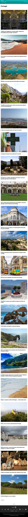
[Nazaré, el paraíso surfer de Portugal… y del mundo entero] (14, 388)
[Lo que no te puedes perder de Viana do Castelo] (14, 118)
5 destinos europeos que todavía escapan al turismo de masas (13, 302)
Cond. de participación (16, 514)
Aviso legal (4, 514)
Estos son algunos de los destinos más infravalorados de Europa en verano (13, 350)
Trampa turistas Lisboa (23, 0)
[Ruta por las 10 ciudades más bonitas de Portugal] (14, 266)
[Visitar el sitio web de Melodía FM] (26, 509)
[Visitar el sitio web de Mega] (14, 509)
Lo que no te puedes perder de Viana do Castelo (11, 130)
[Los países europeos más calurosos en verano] (14, 142)
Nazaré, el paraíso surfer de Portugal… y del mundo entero (13, 399)
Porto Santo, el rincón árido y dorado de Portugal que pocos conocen (14, 57)
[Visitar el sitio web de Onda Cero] (20, 509)
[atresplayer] (24, 2)
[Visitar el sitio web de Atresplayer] (12, 511)
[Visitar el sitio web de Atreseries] (17, 509)
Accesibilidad (17, 515)
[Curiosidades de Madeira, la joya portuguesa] (14, 315)
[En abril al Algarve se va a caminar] (14, 485)
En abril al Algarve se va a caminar (8, 496)
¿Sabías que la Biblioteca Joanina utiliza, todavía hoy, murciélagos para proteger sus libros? (12, 32)
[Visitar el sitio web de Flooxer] (16, 511)
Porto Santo (19, 0)
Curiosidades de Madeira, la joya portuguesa (10, 326)
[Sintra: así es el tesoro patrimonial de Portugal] (14, 412)
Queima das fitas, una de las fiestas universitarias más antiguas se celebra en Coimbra (13, 448)
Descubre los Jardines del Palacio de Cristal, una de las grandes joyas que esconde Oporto (13, 178)
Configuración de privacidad (21, 514)
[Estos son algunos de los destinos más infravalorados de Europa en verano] (14, 338)
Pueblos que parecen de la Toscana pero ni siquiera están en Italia (13, 253)
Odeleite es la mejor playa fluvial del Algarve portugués (13, 81)
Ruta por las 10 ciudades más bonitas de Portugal (11, 277)
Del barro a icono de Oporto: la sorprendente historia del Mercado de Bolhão (13, 228)
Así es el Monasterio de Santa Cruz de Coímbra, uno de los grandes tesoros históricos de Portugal (13, 203)
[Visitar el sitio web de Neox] (8, 509)
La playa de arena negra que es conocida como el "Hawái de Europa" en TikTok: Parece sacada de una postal (14, 375)
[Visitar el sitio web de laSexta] (5, 509)
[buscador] (25, 2)
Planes (8, 3)
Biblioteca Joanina (16, 0)
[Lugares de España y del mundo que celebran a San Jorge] (14, 461)
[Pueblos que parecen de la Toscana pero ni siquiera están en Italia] (14, 241)
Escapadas (2, 3)
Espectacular (16, 3)
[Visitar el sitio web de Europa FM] (23, 509)
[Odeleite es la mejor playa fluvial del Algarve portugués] (14, 70)
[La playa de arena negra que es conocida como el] (14, 363)
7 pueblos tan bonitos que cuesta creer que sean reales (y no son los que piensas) (13, 106)
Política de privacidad (8, 514)
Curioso (20, 3)
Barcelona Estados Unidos (8, 0)
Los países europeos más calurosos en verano (11, 153)
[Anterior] (5, 0)
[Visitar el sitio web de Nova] (11, 509)
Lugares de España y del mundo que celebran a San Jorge (13, 472)
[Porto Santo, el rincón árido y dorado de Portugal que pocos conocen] (14, 45)
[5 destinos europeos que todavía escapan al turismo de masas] (14, 290)
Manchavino (12, 0)
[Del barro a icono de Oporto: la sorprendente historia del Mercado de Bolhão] (14, 216)
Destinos (5, 3)
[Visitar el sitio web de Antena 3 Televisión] (2, 509)
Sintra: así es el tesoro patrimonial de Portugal (11, 423)
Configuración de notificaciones (12, 515)
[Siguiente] (26, 0)
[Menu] (27, 1)
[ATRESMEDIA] (14, 507)
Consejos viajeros (11, 3)
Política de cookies (12, 514)
